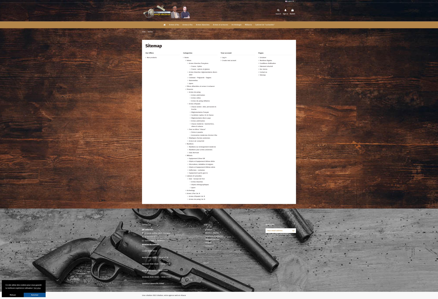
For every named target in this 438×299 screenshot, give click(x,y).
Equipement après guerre (198, 173)
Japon (191, 83)
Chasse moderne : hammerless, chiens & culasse (202, 125)
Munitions (190, 144)
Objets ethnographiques (200, 185)
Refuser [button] (13, 295)
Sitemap (263, 75)
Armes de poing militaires (200, 101)
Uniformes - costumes (197, 170)
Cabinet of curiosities (194, 176)
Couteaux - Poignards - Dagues (200, 78)
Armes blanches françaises (198, 63)
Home (186, 57)
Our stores (263, 69)
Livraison (263, 57)
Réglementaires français (200, 112)
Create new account (229, 60)
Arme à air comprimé (196, 141)
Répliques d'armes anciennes (199, 138)
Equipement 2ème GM (197, 158)
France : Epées (196, 66)
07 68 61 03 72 (150, 237)
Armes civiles (196, 98)
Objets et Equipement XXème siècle (202, 161)
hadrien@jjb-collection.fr (155, 241)
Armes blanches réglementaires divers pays (203, 73)
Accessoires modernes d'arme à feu (204, 135)
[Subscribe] (293, 230)
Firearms (190, 89)
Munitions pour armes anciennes (200, 150)
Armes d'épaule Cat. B (197, 196)
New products (152, 57)
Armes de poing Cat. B (197, 199)
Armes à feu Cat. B (193, 193)
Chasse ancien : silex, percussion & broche (203, 108)
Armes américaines (198, 95)
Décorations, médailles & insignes (201, 164)
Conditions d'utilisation (268, 63)
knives (189, 60)
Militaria (189, 155)
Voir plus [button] (37, 288)
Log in (224, 57)
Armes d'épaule (194, 104)
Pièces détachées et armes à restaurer (201, 86)
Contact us (263, 72)
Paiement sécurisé (266, 66)
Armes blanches (197, 182)
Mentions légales (266, 60)
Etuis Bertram (194, 153)
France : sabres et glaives (200, 69)
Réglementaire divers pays (201, 118)
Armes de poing (195, 92)
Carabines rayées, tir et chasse (202, 115)
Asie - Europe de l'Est (197, 179)
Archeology (191, 190)
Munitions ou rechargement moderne (202, 147)
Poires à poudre (197, 132)
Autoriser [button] (34, 295)
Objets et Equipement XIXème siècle (202, 167)
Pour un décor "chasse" (197, 129)
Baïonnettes (193, 80)
